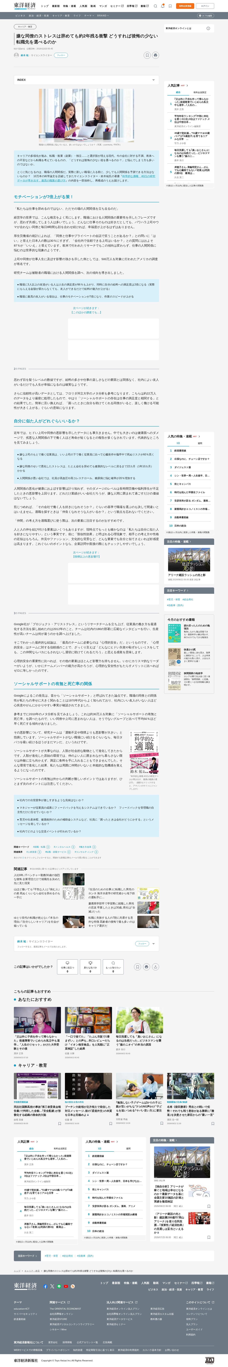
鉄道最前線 (180, 450)
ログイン (205, 6)
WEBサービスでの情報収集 (28, 1350)
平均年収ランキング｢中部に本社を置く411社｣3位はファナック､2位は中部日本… (191, 119)
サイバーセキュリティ (25, 1314)
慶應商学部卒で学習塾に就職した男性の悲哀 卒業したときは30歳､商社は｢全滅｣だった (111, 907)
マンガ (103, 6)
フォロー (61, 55)
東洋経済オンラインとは (178, 28)
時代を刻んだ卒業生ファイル (189, 492)
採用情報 (67, 1342)
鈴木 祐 (25, 55)
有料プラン (192, 1319)
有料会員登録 (185, 6)
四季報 (131, 6)
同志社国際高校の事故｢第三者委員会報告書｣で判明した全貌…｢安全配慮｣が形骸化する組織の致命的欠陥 (37, 1110)
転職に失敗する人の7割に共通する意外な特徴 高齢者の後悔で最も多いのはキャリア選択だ (111, 921)
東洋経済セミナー (116, 1324)
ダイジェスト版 (182, 467)
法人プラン (192, 1324)
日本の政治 (180, 525)
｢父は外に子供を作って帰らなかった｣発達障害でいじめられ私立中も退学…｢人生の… (191, 102)
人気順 (83, 6)
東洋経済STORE (58, 1319)
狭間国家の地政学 (193, 673)
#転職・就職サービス (55, 852)
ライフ (77, 15)
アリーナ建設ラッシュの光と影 (187, 575)
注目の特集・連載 (178, 541)
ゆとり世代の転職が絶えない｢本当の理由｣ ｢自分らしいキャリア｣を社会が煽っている (36, 921)
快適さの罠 (190, 649)
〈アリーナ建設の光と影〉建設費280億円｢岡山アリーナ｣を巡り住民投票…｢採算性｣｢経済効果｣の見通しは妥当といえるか (169, 1223)
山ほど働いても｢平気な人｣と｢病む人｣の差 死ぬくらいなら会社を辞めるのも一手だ (37, 893)
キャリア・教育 (61, 15)
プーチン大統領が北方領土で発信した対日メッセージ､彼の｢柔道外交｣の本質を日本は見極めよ (88, 1110)
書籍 (143, 6)
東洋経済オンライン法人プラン (123, 1308)
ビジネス (21, 15)
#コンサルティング (84, 852)
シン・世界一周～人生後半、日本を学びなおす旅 (192, 475)
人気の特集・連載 (180, 436)
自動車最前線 (181, 517)
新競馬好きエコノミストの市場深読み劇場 (192, 509)
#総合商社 (188, 599)
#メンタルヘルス (62, 847)
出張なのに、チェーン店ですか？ (192, 459)
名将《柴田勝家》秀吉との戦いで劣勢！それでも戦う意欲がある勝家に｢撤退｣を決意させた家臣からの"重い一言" (190, 1110)
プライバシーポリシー (58, 1350)
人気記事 (174, 85)
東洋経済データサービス (120, 1319)
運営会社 (53, 1342)
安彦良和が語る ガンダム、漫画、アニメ (192, 500)
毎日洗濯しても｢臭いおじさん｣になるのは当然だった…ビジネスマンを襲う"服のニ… (192, 153)
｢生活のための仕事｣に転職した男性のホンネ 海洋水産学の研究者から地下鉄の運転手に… (111, 893)
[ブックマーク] (147, 55)
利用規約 (190, 1334)
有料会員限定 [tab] (199, 92)
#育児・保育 (173, 599)
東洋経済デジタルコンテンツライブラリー (72, 1324)
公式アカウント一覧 (87, 1342)
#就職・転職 (39, 847)
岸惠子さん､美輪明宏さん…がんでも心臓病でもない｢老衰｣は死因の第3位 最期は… (192, 170)
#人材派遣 (32, 852)
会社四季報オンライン (61, 1314)
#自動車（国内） (176, 605)
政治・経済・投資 (39, 15)
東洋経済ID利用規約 (128, 1350)
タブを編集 (207, 16)
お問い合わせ (172, 1350)
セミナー (115, 6)
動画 (93, 6)
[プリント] (155, 55)
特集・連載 (69, 6)
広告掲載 (107, 1342)
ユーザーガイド (194, 1329)
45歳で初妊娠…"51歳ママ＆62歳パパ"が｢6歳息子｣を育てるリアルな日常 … (192, 136)
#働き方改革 (85, 847)
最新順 (56, 6)
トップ (45, 6)
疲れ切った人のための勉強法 (197, 627)
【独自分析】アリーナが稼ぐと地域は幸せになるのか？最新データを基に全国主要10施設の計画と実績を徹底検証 (169, 1194)
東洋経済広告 (157, 1308)
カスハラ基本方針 (152, 1350)
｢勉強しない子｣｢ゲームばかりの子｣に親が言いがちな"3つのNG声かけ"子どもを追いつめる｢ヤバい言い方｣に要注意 (139, 1108)
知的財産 (77, 1350)
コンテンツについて (196, 1314)
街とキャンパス (182, 484)
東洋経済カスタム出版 (162, 1314)
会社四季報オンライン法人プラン (124, 1314)
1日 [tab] (178, 443)
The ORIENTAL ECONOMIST (65, 1308)
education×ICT (22, 1308)
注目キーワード (176, 590)
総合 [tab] (178, 92)
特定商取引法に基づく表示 (100, 1350)
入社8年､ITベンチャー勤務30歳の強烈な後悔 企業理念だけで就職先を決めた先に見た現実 (37, 879)
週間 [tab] (200, 443)
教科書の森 (156, 1319)
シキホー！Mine (58, 1329)
